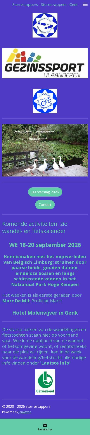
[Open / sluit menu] (85, 4)
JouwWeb (25, 412)
